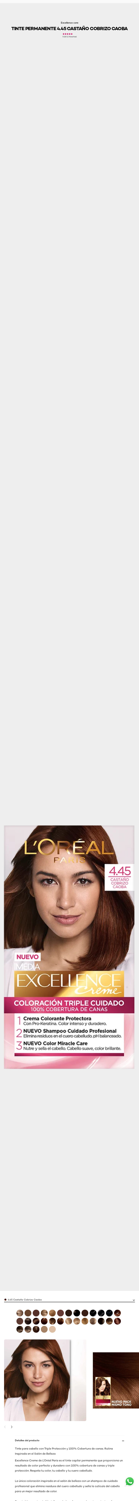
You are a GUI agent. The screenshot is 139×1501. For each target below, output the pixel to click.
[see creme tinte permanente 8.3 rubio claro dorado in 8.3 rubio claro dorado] (85, 1321)
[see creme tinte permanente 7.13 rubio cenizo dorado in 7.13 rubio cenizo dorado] (68, 1321)
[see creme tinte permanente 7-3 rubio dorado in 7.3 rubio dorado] (76, 1321)
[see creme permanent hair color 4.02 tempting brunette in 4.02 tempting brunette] (68, 1313)
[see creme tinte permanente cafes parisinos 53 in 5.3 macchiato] (109, 1321)
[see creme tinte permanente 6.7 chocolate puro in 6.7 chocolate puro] (60, 1321)
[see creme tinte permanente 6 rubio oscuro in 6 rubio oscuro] (36, 1329)
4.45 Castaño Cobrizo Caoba (25, 1299)
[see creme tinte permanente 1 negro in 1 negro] (93, 1313)
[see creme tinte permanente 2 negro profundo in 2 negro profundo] (101, 1313)
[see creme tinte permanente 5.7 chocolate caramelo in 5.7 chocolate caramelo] (36, 1321)
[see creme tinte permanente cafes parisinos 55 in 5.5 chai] (117, 1321)
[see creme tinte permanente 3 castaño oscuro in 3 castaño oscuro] (76, 1313)
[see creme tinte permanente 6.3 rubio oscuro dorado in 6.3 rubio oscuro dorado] (52, 1321)
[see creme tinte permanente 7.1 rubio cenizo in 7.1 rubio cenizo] (19, 1313)
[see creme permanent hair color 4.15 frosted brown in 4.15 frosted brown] (85, 1313)
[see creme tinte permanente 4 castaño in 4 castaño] (101, 1321)
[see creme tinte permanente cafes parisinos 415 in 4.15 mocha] (36, 1313)
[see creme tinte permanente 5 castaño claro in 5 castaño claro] (19, 1329)
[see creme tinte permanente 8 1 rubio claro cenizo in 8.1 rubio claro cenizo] (93, 1321)
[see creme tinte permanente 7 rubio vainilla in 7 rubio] (44, 1313)
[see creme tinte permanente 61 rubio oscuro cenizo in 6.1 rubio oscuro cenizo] (28, 1329)
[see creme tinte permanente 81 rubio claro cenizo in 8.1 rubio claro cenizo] (44, 1329)
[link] (70, 35)
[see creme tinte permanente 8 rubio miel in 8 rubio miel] (52, 1313)
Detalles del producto (27, 1440)
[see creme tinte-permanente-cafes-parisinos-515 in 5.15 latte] (60, 1313)
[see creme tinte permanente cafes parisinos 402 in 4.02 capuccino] (28, 1313)
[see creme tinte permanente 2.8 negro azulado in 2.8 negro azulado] (109, 1313)
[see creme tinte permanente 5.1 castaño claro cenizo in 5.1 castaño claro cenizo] (28, 1321)
